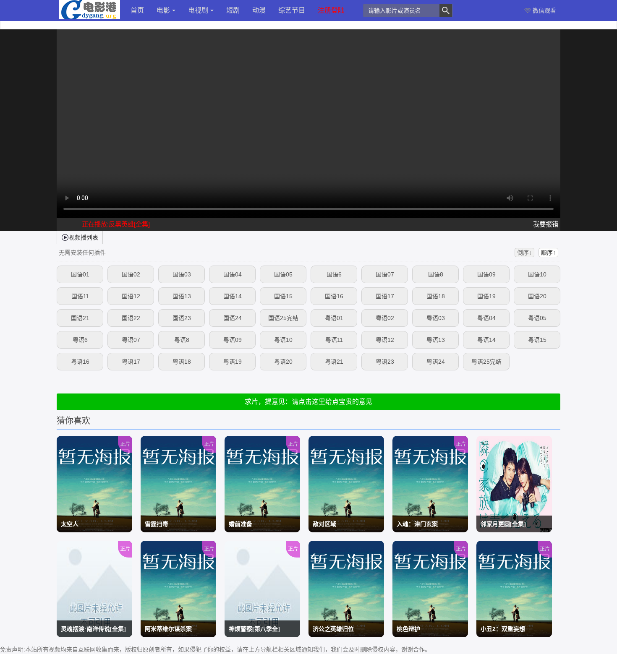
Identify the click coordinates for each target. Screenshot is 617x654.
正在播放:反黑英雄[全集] (116, 224)
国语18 (435, 296)
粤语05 (537, 318)
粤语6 (80, 339)
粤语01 (334, 318)
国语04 (232, 274)
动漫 (259, 10)
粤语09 (232, 339)
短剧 (233, 10)
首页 (137, 10)
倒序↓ (524, 252)
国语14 (232, 296)
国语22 (131, 318)
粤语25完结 (486, 361)
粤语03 (435, 318)
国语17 (385, 296)
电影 (163, 10)
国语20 (537, 296)
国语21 (80, 318)
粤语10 (283, 339)
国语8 (435, 274)
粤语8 (181, 339)
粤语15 (537, 339)
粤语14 (486, 339)
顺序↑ (548, 252)
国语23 (182, 318)
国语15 (283, 296)
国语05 (283, 274)
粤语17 (131, 361)
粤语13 (435, 339)
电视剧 (198, 10)
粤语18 (182, 361)
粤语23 (385, 361)
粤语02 (385, 318)
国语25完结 (283, 318)
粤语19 (232, 361)
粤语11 (334, 339)
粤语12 (385, 339)
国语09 (486, 274)
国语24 (232, 318)
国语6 (334, 274)
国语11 (80, 296)
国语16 (334, 296)
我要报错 (545, 224)
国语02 (131, 274)
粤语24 (435, 361)
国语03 (182, 274)
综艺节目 (291, 10)
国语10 (537, 274)
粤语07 (131, 339)
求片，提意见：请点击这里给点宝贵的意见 (308, 401)
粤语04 (486, 318)
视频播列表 (83, 237)
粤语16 (80, 361)
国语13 (182, 296)
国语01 (80, 274)
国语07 (385, 274)
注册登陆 (331, 10)
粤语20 (283, 361)
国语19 (486, 296)
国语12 (131, 296)
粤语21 (334, 361)
